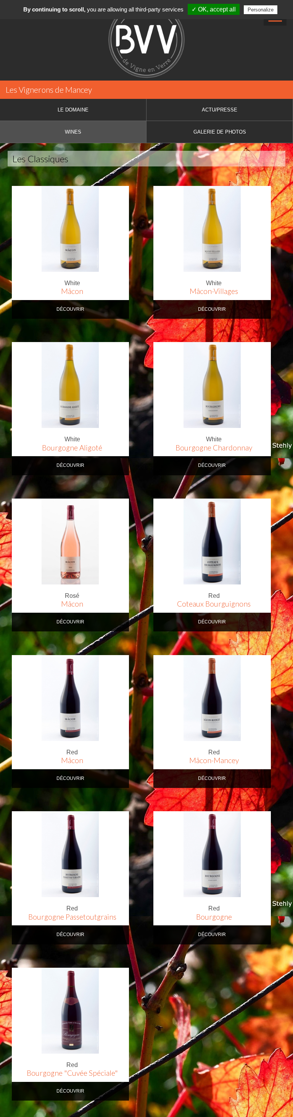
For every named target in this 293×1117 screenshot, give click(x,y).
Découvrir (70, 309)
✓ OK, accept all (214, 9)
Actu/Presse (219, 110)
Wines (73, 132)
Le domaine (73, 110)
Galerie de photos (219, 132)
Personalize (261, 10)
